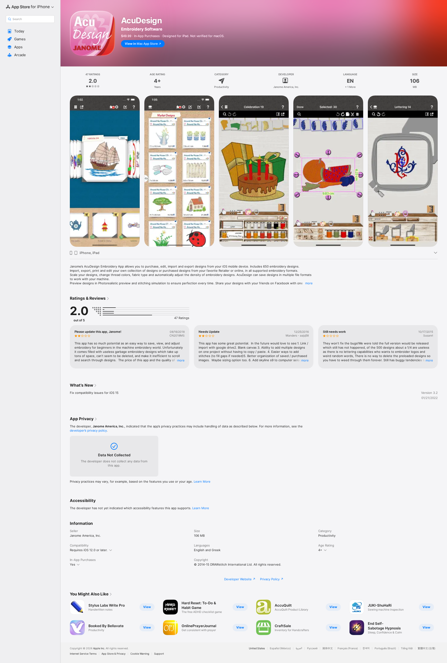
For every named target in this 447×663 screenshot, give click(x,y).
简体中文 (327, 648)
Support (159, 654)
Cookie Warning (139, 654)
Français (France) (348, 648)
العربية (299, 648)
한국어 (366, 648)
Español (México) (280, 648)
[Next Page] (442, 346)
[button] (30, 31)
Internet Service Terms (83, 654)
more (309, 283)
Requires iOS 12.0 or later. (89, 550)
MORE (181, 360)
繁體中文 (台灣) (426, 648)
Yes (72, 564)
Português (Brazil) (385, 648)
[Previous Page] (65, 346)
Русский (312, 648)
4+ (320, 550)
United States (257, 648)
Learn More (202, 481)
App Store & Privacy (113, 654)
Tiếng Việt (407, 648)
